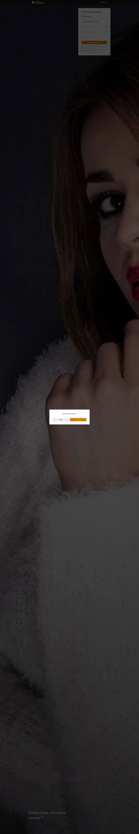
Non (61, 419)
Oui (78, 419)
